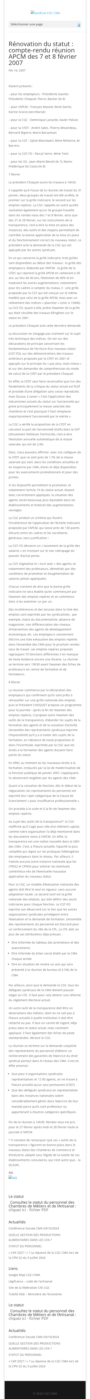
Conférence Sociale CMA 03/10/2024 (34, 1228)
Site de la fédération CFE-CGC (29, 1288)
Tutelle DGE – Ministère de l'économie (35, 1294)
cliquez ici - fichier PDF (28, 1209)
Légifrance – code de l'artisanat (30, 1281)
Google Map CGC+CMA (24, 1275)
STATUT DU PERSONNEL (25, 1246)
